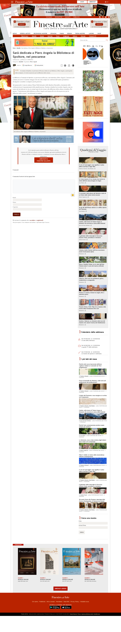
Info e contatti (51, 601)
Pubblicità (76, 17)
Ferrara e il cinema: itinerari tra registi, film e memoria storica (91, 293)
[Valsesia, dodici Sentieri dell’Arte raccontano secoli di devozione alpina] (93, 245)
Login (82, 2)
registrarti (40, 220)
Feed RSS (66, 601)
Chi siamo (49, 17)
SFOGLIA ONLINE (23, 579)
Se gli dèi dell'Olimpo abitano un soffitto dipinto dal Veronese (93, 208)
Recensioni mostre (40, 33)
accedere (32, 220)
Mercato (83, 36)
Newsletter (58, 17)
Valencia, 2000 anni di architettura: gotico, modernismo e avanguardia (91, 279)
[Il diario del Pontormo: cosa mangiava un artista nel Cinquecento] (93, 401)
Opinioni (53, 33)
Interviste (50, 36)
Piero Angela (33, 62)
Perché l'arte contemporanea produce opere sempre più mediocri (91, 426)
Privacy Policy (75, 601)
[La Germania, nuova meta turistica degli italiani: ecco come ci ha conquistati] (93, 446)
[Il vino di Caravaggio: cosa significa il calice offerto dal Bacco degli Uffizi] (93, 160)
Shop (99, 33)
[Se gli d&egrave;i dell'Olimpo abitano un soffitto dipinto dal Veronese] (93, 203)
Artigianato (66, 36)
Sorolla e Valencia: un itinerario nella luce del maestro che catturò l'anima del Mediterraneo (92, 322)
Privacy (79, 614)
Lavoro (91, 33)
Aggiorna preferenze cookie (87, 614)
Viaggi (62, 33)
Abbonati (92, 2)
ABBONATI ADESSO (60, 588)
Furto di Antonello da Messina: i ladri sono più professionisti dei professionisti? (92, 381)
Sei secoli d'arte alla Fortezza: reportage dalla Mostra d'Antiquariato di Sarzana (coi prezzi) (92, 500)
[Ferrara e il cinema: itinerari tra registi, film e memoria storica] (93, 288)
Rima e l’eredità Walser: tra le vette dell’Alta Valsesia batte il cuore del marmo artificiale (91, 265)
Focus (57, 36)
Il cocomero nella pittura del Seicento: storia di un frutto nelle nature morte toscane (92, 194)
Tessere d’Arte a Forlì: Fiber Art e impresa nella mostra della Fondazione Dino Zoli (92, 307)
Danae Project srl (73, 614)
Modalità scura (84, 601)
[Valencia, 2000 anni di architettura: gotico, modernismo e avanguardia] (93, 274)
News (15, 33)
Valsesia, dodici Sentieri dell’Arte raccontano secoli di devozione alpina (92, 251)
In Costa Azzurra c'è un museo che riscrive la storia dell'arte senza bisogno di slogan (92, 180)
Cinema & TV (92, 36)
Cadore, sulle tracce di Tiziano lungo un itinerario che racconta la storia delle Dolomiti (92, 222)
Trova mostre (80, 33)
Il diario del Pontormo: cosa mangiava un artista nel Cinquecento (93, 396)
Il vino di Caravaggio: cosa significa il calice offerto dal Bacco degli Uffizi (91, 165)
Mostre (42, 36)
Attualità (34, 36)
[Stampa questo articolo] (65, 66)
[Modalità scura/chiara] (73, 66)
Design (69, 33)
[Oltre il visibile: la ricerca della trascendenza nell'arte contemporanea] (93, 461)
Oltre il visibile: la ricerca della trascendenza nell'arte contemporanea (91, 455)
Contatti (67, 17)
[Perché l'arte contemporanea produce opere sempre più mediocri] (93, 431)
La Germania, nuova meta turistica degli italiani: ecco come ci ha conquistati (92, 441)
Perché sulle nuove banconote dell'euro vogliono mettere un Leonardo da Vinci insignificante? (90, 365)
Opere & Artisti (25, 33)
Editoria (75, 36)
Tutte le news (24, 36)
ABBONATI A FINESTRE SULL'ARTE (43, 160)
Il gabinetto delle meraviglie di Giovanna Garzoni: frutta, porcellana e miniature (90, 236)
